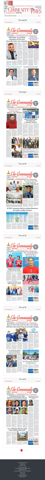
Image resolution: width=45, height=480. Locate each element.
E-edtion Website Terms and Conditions (22, 471)
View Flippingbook (8, 22)
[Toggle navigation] (39, 16)
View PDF (38, 22)
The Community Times (10, 15)
